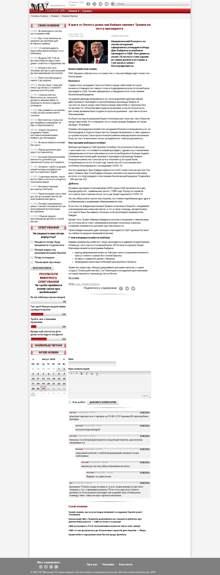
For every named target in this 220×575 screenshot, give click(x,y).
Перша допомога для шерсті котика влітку (45, 151)
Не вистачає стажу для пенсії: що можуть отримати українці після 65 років (46, 88)
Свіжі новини (48, 25)
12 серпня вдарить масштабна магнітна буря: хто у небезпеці (47, 51)
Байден (95, 284)
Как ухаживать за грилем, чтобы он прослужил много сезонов (47, 113)
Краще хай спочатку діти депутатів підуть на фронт (46, 333)
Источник (73, 278)
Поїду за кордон (44, 257)
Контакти (125, 564)
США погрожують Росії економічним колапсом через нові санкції (104, 526)
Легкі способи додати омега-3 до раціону (46, 79)
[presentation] (71, 374)
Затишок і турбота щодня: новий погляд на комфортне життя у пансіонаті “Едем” (48, 169)
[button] (71, 373)
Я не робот (79, 402)
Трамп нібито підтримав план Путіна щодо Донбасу (97, 535)
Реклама (108, 564)
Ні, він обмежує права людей (47, 297)
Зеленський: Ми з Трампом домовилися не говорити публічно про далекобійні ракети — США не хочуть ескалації (105, 520)
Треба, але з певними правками (43, 321)
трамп (85, 284)
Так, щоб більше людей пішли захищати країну (48, 308)
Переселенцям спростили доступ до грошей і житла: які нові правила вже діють (48, 196)
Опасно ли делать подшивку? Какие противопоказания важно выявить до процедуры (44, 134)
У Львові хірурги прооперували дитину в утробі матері (47, 219)
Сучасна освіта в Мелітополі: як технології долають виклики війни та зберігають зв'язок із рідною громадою (45, 100)
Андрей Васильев (119, 36)
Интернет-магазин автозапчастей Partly (44, 188)
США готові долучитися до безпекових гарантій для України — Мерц (107, 530)
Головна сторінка (39, 16)
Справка (86, 11)
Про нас (92, 564)
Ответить (145, 413)
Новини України (70, 16)
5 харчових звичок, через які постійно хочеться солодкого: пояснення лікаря (48, 179)
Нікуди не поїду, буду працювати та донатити (49, 243)
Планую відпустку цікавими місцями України (50, 251)
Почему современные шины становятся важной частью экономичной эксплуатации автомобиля (48, 208)
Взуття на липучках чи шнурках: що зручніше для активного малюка (45, 41)
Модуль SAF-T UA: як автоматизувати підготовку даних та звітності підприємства (47, 61)
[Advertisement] (109, 329)
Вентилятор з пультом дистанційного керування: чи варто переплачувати (46, 123)
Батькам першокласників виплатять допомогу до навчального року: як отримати (47, 160)
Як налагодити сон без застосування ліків (46, 32)
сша (77, 284)
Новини (72, 11)
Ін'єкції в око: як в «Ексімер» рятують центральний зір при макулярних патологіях (47, 71)
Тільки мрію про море (47, 262)
